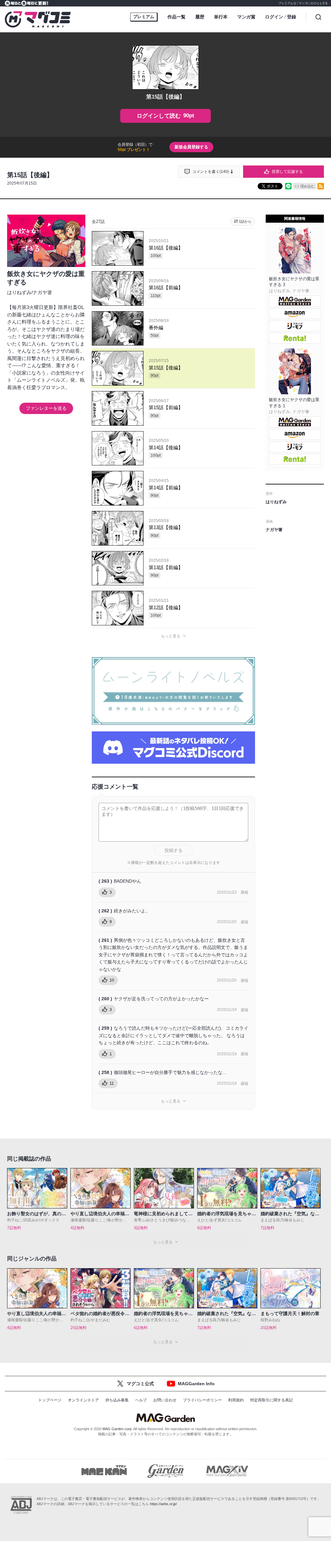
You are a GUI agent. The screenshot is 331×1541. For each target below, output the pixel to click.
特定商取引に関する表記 (271, 1400)
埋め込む (307, 186)
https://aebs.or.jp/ (163, 1504)
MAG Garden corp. (117, 1429)
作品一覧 (176, 16)
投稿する (174, 850)
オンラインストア (83, 1400)
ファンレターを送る (46, 408)
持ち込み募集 (117, 1400)
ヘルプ (141, 1400)
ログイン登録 (280, 17)
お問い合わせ (164, 1400)
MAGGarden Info (196, 1383)
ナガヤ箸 (42, 292)
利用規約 (236, 1400)
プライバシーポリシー (202, 1400)
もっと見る (170, 636)
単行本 (221, 16)
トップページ (49, 1400)
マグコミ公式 (140, 1383)
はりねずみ (19, 292)
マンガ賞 (246, 16)
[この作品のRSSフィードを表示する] (320, 186)
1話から (245, 221)
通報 (244, 892)
